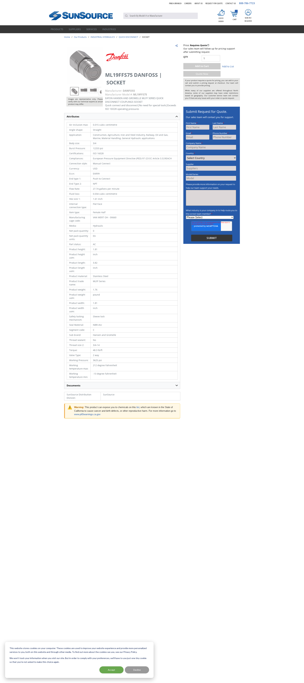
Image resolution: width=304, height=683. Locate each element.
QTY (185, 56)
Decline (137, 669)
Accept (111, 669)
